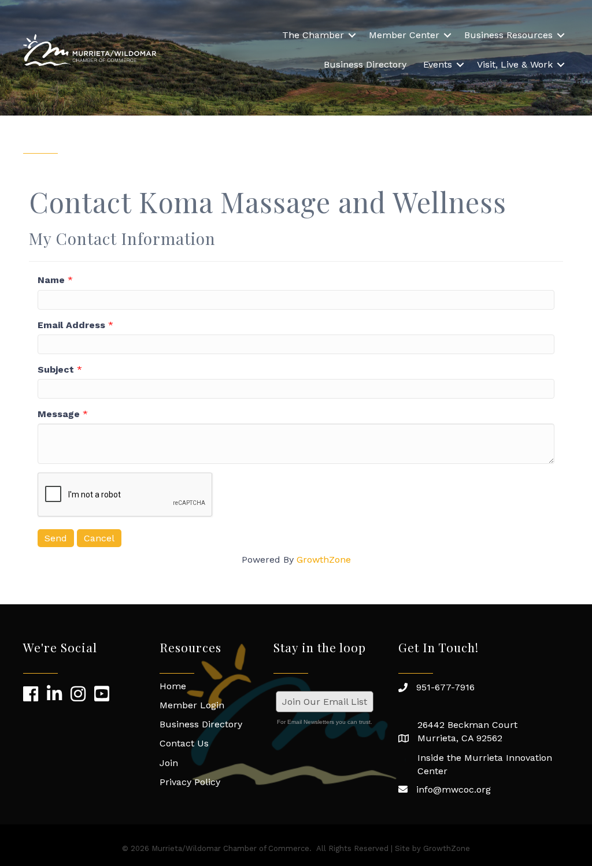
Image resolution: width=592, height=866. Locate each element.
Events (437, 64)
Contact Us (184, 743)
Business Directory (365, 64)
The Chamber (313, 34)
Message (59, 413)
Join (169, 762)
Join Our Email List (324, 701)
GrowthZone (324, 559)
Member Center (404, 34)
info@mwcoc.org (453, 789)
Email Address (71, 324)
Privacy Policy (190, 781)
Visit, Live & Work (515, 64)
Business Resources (508, 34)
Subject (56, 369)
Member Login (192, 705)
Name (51, 279)
